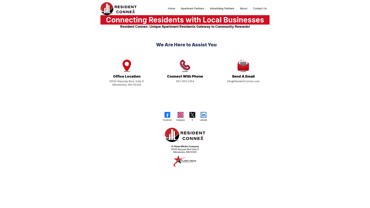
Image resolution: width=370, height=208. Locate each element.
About (243, 8)
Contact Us (260, 8)
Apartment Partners (192, 8)
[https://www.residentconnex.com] (118, 8)
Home (171, 8)
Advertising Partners (222, 8)
